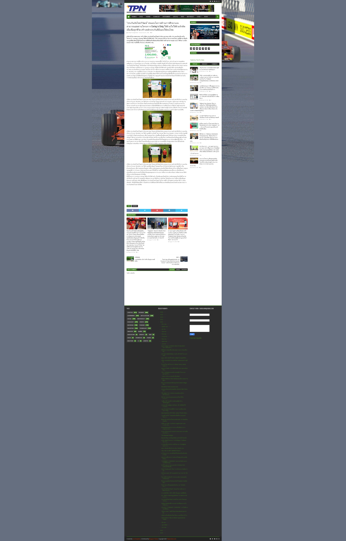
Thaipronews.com (171, 539)
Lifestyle (175, 17)
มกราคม (164, 527)
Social (141, 17)
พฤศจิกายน (165, 326)
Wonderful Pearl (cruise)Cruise (169, 386)
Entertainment (166, 17)
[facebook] (210, 1)
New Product (190, 17)
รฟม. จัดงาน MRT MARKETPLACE (170, 450)
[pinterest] (217, 1)
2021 (161, 530)
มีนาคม (164, 522)
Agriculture (131, 334)
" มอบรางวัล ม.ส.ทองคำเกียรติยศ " (170, 376)
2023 (161, 319)
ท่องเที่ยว (140, 331)
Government (131, 315)
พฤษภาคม (165, 341)
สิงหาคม (164, 334)
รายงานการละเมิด (195, 338)
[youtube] (215, 1)
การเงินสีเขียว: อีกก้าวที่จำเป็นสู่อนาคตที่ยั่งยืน (173, 493)
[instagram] (218, 1)
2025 (161, 314)
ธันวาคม (164, 324)
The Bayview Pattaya (167, 435)
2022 (161, 322)
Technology (156, 17)
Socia (129, 337)
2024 (161, 317)
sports (142, 322)
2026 (161, 312)
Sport (182, 17)
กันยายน (164, 331)
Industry (130, 331)
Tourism (148, 17)
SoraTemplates (136, 539)
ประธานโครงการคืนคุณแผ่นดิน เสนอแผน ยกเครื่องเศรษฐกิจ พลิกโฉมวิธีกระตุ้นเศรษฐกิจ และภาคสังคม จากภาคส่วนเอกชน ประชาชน (204, 162)
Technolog (139, 337)
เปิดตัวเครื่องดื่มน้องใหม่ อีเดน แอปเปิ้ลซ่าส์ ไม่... (174, 515)
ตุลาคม (164, 329)
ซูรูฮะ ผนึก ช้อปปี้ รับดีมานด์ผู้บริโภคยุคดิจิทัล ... (174, 358)
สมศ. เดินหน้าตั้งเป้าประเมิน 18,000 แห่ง (172, 448)
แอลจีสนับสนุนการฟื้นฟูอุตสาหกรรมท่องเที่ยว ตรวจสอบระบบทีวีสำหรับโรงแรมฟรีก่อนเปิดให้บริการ (209, 87)
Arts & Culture (145, 315)
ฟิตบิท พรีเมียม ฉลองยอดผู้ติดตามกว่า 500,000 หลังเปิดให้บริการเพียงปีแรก (209, 96)
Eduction (130, 341)
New (150, 334)
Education (130, 328)
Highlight (130, 322)
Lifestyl (145, 341)
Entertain (130, 325)
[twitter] (212, 1)
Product (141, 334)
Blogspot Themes (153, 539)
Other (198, 17)
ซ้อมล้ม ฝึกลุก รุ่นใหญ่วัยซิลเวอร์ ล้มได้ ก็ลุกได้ (173, 438)
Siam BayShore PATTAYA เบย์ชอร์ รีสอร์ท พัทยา (174, 413)
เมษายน (164, 344)
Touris (149, 337)
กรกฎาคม (164, 336)
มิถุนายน (164, 339)
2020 (161, 533)
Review (206, 17)
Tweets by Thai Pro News (197, 60)
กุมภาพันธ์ (165, 525)
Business (134, 17)
